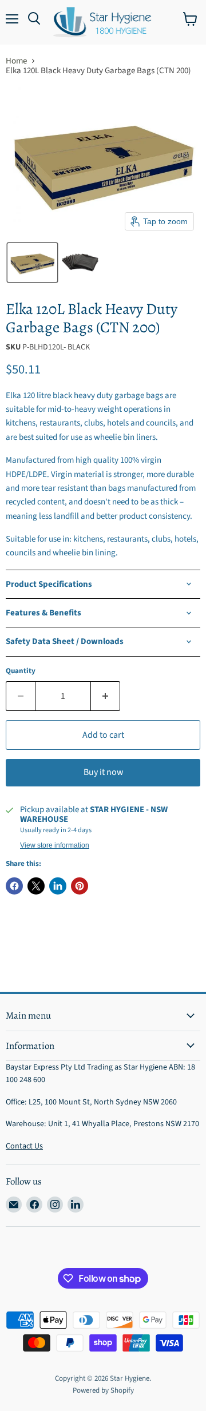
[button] (32, 262)
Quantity (20, 671)
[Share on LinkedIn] (57, 886)
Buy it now (103, 772)
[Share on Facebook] (14, 886)
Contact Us (24, 1146)
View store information (54, 845)
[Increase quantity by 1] (105, 696)
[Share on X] (36, 886)
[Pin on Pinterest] (79, 886)
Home (16, 61)
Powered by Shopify (103, 1390)
